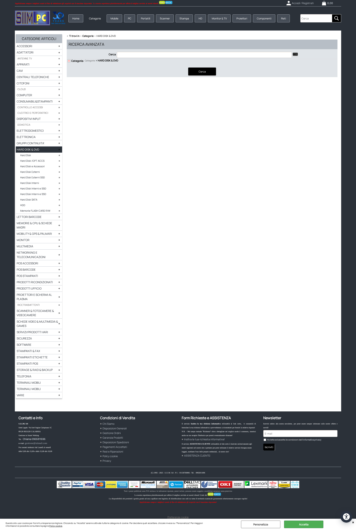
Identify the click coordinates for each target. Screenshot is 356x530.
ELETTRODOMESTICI (30, 131)
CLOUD (21, 89)
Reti (283, 18)
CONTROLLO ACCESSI (30, 107)
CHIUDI (353, 522)
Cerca (112, 54)
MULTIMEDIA (25, 246)
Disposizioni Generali (115, 428)
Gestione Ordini (112, 433)
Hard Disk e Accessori (32, 166)
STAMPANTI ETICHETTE (32, 357)
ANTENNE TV (24, 58)
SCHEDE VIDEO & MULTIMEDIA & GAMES (37, 324)
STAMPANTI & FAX (28, 351)
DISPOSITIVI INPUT (29, 119)
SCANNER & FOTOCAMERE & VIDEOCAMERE (35, 313)
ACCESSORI (24, 46)
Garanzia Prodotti (113, 437)
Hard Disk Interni (29, 183)
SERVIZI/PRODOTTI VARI (32, 332)
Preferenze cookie (178, 517)
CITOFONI (23, 83)
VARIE (20, 395)
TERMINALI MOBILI (29, 383)
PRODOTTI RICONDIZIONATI (35, 282)
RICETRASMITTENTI (28, 305)
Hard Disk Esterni (30, 172)
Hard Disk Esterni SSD (32, 177)
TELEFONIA (24, 376)
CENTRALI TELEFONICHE (33, 77)
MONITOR (23, 240)
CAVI (20, 71)
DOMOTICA (23, 124)
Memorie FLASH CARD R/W (35, 210)
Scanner (165, 18)
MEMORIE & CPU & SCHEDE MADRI (34, 225)
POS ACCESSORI (27, 263)
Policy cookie (55, 525)
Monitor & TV (219, 18)
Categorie (95, 18)
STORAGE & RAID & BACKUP (35, 370)
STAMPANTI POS (27, 364)
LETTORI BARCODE (29, 217)
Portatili (145, 18)
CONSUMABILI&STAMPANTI (35, 101)
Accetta (304, 524)
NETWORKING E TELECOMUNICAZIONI (31, 255)
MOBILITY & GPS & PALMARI (34, 234)
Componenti (264, 18)
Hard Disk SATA (28, 199)
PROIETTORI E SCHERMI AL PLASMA (34, 297)
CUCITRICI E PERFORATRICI (32, 113)
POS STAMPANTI (27, 276)
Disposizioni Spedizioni (116, 442)
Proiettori (241, 18)
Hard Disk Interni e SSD (33, 188)
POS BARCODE (26, 270)
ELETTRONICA (26, 137)
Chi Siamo (108, 423)
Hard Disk (25, 155)
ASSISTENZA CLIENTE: (197, 455)
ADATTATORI (25, 52)
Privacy (107, 460)
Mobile (114, 18)
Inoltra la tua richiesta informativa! (204, 439)
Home (75, 18)
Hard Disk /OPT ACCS (32, 160)
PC (129, 18)
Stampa (184, 18)
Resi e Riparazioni (113, 451)
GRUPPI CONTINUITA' (30, 143)
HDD (22, 205)
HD (200, 18)
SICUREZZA (24, 338)
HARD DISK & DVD (28, 150)
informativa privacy (312, 439)
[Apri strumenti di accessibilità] (346, 517)
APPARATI (23, 64)
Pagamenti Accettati (115, 447)
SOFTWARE (24, 345)
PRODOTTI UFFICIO (29, 288)
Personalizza (260, 524)
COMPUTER (24, 95)
